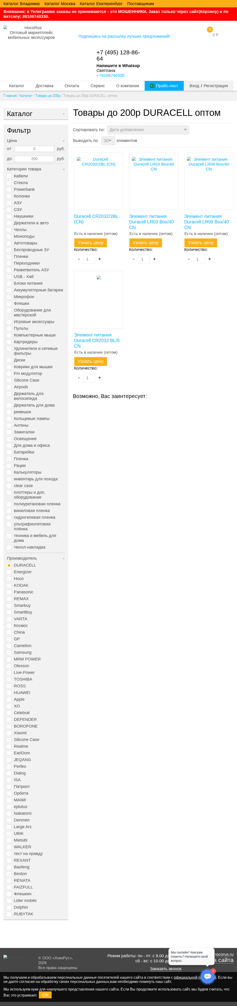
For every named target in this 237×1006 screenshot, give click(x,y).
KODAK (21, 585)
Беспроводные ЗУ (31, 249)
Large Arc (23, 826)
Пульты (21, 328)
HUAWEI (22, 692)
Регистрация (216, 85)
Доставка (44, 85)
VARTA (20, 619)
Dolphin (21, 907)
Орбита (21, 793)
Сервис (97, 85)
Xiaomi (20, 733)
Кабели (21, 176)
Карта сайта (217, 960)
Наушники (23, 216)
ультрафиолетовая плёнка (32, 526)
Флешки (21, 303)
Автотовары (25, 243)
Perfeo (20, 766)
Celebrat (22, 712)
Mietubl (20, 840)
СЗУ (18, 209)
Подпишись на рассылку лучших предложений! (124, 36)
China (19, 632)
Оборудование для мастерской (32, 312)
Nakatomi (22, 813)
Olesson (21, 665)
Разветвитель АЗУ (31, 270)
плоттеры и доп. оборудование (29, 495)
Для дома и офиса (32, 445)
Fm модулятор (28, 373)
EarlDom (22, 753)
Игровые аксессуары (34, 321)
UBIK (19, 833)
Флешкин (22, 894)
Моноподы (24, 236)
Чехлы (20, 229)
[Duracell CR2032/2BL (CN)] (98, 181)
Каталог (16, 85)
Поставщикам (140, 4)
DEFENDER (25, 719)
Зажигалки (24, 432)
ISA (17, 780)
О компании (127, 85)
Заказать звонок (165, 968)
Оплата (72, 85)
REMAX (21, 598)
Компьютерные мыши (35, 335)
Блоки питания (28, 283)
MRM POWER (27, 659)
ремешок (22, 412)
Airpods (21, 387)
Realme (21, 746)
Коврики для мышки (33, 366)
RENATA (22, 880)
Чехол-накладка (29, 547)
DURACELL (25, 565)
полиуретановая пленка (37, 504)
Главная (10, 96)
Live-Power (24, 672)
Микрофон (24, 296)
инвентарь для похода (36, 479)
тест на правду (28, 853)
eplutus (20, 806)
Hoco (19, 578)
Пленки (21, 256)
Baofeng (21, 867)
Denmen (22, 820)
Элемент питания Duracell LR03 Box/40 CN (151, 222)
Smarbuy (22, 605)
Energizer (23, 572)
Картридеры (25, 341)
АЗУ (18, 203)
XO (17, 706)
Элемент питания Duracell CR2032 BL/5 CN (97, 340)
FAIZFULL (23, 887)
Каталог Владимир (21, 4)
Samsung (22, 652)
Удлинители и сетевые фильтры (36, 351)
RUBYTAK (23, 914)
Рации (20, 465)
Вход (194, 85)
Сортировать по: (89, 129)
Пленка (21, 459)
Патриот (22, 786)
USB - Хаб (24, 276)
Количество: (86, 249)
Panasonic (23, 592)
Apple (19, 699)
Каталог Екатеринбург (101, 4)
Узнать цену (90, 242)
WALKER (22, 847)
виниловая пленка (32, 510)
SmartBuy (23, 612)
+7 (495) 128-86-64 (118, 55)
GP (17, 639)
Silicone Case (26, 380)
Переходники (27, 263)
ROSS (20, 686)
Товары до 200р (47, 96)
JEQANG (22, 759)
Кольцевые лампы (32, 418)
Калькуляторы (27, 472)
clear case (23, 485)
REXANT (22, 860)
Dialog (20, 773)
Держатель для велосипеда (29, 396)
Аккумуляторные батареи (38, 290)
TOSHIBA (23, 679)
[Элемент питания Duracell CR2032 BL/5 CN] (98, 300)
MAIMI (20, 800)
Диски (19, 360)
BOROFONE (26, 726)
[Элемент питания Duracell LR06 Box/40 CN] (209, 181)
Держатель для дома (34, 405)
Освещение (25, 438)
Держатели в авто (31, 223)
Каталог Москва (59, 4)
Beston (20, 873)
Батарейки (24, 452)
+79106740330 (111, 75)
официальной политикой (195, 977)
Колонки (22, 196)
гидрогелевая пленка (34, 517)
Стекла (21, 182)
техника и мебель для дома (35, 538)
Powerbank (24, 189)
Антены (21, 425)
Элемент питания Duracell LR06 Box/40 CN (206, 222)
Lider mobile (25, 900)
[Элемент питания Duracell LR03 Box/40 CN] (153, 181)
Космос (21, 625)
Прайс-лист (166, 85)
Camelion (22, 645)
